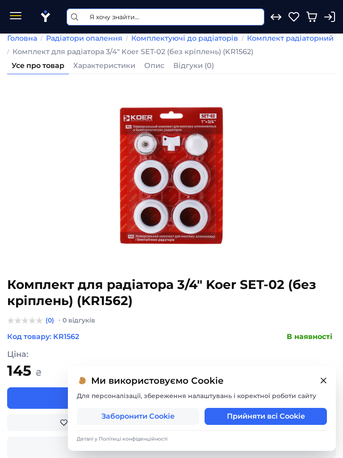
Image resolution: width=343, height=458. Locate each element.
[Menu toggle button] (15, 16)
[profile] (329, 17)
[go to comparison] (276, 17)
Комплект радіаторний (290, 38)
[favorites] (293, 17)
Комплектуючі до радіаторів (184, 38)
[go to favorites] (294, 17)
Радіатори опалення (84, 38)
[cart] (311, 17)
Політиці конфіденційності (133, 439)
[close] (323, 381)
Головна (22, 38)
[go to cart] (311, 17)
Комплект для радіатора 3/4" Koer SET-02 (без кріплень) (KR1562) (133, 51)
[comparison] (276, 17)
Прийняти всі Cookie (266, 416)
